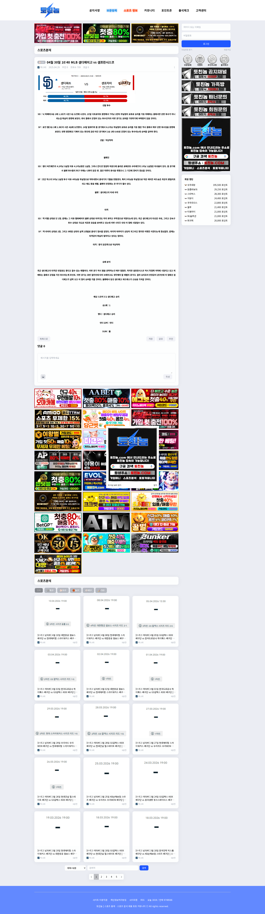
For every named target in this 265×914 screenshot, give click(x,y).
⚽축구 (50, 590)
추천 (171, 338)
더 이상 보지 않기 (114, 485)
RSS (142, 899)
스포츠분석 (44, 50)
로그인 (206, 43)
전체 (38, 590)
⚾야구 (63, 590)
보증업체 (112, 10)
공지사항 (94, 10)
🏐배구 (88, 590)
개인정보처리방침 (118, 899)
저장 (151, 338)
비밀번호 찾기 (187, 49)
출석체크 (184, 10)
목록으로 (44, 338)
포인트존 (166, 10)
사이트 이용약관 (100, 899)
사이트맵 (133, 899)
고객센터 (201, 10)
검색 (144, 867)
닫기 (155, 485)
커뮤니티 (149, 10)
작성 (168, 376)
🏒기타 (101, 590)
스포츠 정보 (131, 10)
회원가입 (227, 49)
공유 (161, 338)
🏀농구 (75, 590)
